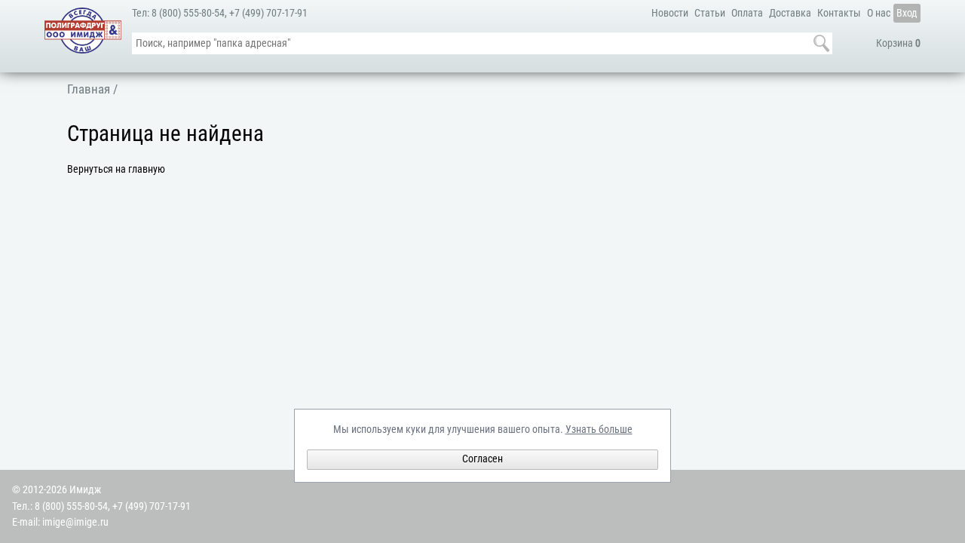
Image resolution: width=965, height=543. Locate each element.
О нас (878, 13)
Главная (88, 89)
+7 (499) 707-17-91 (268, 13)
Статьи (709, 13)
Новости (669, 13)
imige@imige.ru (75, 522)
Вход (907, 13)
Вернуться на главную (116, 169)
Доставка (790, 13)
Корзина (898, 43)
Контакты (839, 13)
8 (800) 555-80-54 (188, 13)
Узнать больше (599, 429)
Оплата (747, 13)
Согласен (482, 458)
